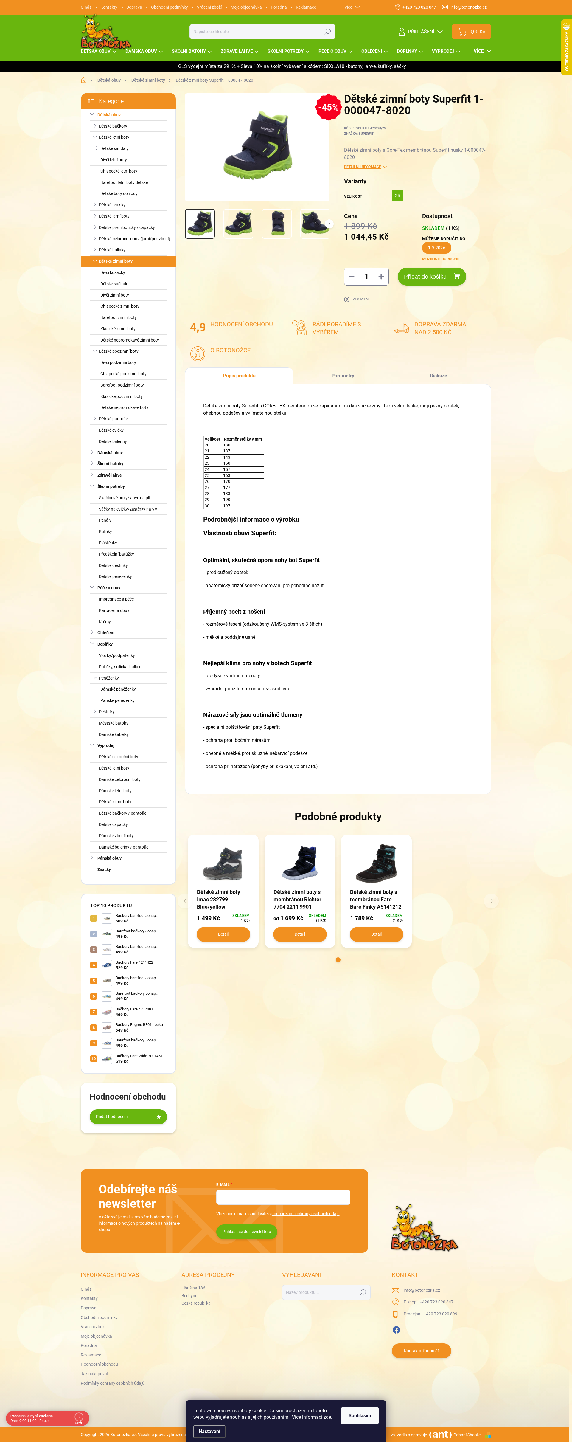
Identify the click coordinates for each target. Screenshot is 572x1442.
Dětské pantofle (113, 418)
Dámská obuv (110, 452)
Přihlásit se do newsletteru (247, 1231)
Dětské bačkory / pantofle (122, 813)
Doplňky (105, 644)
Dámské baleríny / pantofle (123, 847)
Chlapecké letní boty (118, 171)
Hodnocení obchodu (99, 1364)
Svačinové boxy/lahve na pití (125, 497)
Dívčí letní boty (113, 159)
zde (327, 1417)
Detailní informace (362, 167)
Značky (104, 869)
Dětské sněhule (114, 283)
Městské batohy (113, 723)
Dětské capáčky (113, 824)
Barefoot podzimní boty (122, 385)
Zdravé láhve (109, 475)
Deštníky (107, 711)
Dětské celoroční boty (118, 756)
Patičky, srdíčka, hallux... (121, 666)
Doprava (134, 7)
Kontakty (108, 7)
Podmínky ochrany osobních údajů (112, 1383)
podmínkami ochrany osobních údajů (305, 1213)
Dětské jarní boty (114, 216)
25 (397, 195)
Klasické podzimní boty (121, 396)
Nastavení (209, 1431)
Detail (223, 934)
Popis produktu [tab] (239, 376)
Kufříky (105, 531)
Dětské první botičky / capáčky (127, 227)
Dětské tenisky (112, 204)
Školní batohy (110, 463)
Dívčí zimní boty (114, 295)
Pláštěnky (108, 542)
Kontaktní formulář (421, 1350)
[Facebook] (396, 1329)
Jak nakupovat (94, 1373)
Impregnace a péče (116, 599)
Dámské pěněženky (118, 689)
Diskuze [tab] (438, 376)
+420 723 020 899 (440, 1313)
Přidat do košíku (425, 276)
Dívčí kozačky (112, 272)
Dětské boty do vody (119, 193)
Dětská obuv (109, 114)
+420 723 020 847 (436, 1302)
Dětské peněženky (115, 576)
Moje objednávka (246, 7)
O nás (86, 7)
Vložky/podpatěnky (117, 655)
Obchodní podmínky (169, 7)
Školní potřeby (111, 486)
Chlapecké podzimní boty (123, 373)
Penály (105, 520)
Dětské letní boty (114, 137)
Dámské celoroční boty (120, 779)
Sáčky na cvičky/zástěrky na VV (128, 509)
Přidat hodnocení (112, 1116)
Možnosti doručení (441, 259)
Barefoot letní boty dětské (124, 182)
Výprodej (105, 745)
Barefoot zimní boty (118, 317)
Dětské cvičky (111, 430)
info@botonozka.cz (422, 1290)
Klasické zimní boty (118, 328)
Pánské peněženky (117, 700)
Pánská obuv (109, 858)
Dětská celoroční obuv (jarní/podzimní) (134, 238)
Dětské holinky (112, 249)
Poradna (279, 7)
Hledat (328, 31)
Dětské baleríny (113, 441)
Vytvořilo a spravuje (409, 1434)
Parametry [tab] (343, 376)
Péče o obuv (108, 587)
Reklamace (306, 7)
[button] (338, 960)
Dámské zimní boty (116, 835)
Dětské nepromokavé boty (124, 407)
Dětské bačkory (113, 126)
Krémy (105, 621)
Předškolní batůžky (116, 554)
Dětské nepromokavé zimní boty (129, 340)
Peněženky (109, 678)
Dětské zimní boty (116, 261)
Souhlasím (360, 1415)
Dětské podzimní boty (119, 351)
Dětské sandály (114, 148)
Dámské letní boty (115, 790)
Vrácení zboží (209, 7)
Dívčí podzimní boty (118, 362)
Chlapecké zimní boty (119, 306)
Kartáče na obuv (114, 610)
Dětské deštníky (113, 565)
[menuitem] (99, 51)
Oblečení (105, 632)
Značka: (359, 134)
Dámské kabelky (114, 734)
